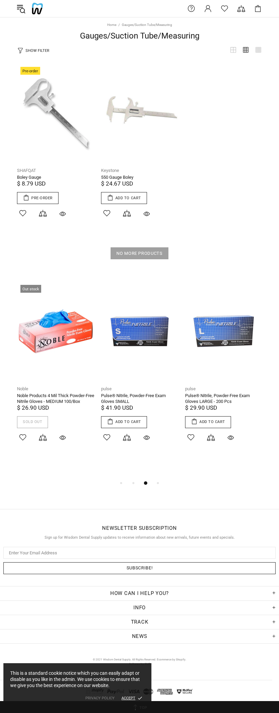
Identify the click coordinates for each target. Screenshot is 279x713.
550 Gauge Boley (117, 177)
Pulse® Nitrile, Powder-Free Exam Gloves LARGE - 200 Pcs (217, 398)
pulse (106, 388)
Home (111, 25)
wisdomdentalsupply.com (37, 8)
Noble (22, 388)
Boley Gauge (29, 177)
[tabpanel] (56, 370)
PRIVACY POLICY (100, 698)
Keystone (110, 170)
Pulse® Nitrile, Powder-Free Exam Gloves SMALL (133, 398)
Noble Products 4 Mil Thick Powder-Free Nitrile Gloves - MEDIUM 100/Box (55, 398)
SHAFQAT (26, 170)
